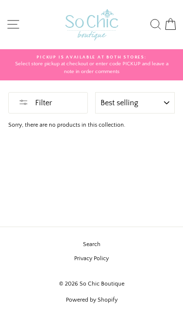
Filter (42, 102)
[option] (91, 65)
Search (92, 244)
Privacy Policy (91, 258)
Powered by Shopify (92, 300)
